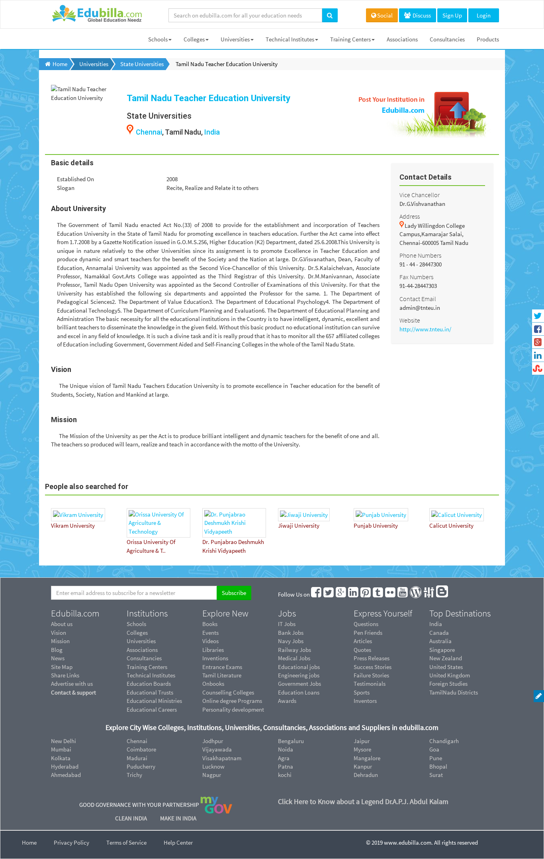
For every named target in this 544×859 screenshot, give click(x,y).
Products (488, 39)
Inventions (215, 658)
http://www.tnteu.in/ (425, 329)
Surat (436, 775)
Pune (435, 758)
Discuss (421, 15)
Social (385, 15)
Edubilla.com (75, 613)
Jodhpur (212, 741)
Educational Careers (152, 709)
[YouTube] (403, 594)
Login (484, 15)
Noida (285, 749)
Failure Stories (371, 675)
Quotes (362, 650)
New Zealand (445, 658)
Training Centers (350, 39)
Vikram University (73, 525)
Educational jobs (299, 667)
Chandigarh (444, 741)
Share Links (65, 675)
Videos (210, 641)
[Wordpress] (416, 594)
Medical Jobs (294, 658)
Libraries (213, 650)
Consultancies (447, 39)
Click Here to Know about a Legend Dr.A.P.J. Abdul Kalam (363, 801)
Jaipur (362, 741)
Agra (284, 758)
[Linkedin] (353, 594)
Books (209, 624)
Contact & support (73, 692)
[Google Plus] (341, 594)
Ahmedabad (66, 775)
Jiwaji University (298, 525)
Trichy (134, 775)
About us (61, 624)
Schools (158, 39)
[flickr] (390, 594)
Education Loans (298, 692)
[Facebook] (316, 594)
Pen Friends (368, 632)
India (212, 132)
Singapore (442, 650)
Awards (287, 700)
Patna (285, 766)
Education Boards (149, 683)
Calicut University (451, 525)
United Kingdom (449, 675)
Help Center (178, 842)
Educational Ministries (154, 700)
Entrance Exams (222, 667)
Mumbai (61, 749)
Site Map (61, 667)
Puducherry (141, 766)
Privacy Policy (71, 842)
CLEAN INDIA (131, 818)
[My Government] (216, 804)
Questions (366, 624)
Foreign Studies (448, 683)
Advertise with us (72, 683)
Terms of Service (126, 842)
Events (210, 632)
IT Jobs (286, 624)
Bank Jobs (290, 632)
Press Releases (371, 658)
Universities (235, 39)
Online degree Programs (232, 700)
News (58, 658)
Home (29, 842)
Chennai (149, 132)
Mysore (362, 749)
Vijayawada (217, 749)
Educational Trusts (150, 692)
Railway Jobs (294, 650)
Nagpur (211, 775)
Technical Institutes (290, 39)
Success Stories (372, 667)
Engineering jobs (298, 675)
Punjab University (376, 525)
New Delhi (63, 741)
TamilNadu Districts (453, 692)
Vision (58, 632)
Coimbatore (141, 749)
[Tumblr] (378, 594)
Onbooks (213, 683)
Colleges (194, 39)
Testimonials (369, 683)
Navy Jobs (290, 641)
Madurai (137, 758)
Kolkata (60, 758)
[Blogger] (442, 594)
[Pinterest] (366, 594)
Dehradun (366, 775)
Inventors (365, 700)
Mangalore (367, 758)
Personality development (233, 709)
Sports (362, 692)
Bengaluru (291, 741)
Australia (440, 641)
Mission (60, 641)
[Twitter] (329, 594)
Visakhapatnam (221, 758)
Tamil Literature (221, 675)
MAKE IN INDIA (178, 818)
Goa (434, 749)
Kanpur (363, 766)
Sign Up (452, 15)
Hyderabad (64, 766)
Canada (439, 632)
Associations (402, 39)
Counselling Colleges (228, 692)
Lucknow (213, 766)
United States (446, 667)
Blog (57, 650)
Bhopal (438, 766)
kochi (285, 775)
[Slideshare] (429, 594)
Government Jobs (299, 683)
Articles (363, 641)
